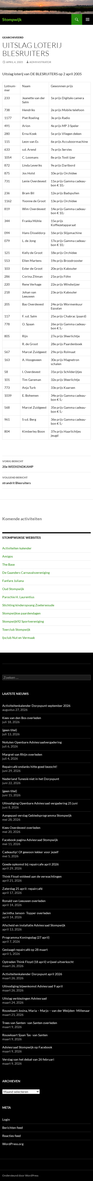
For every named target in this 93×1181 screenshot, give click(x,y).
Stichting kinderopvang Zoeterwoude (28, 605)
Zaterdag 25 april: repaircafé (22, 888)
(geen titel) (9, 730)
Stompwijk (12, 19)
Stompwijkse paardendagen (21, 613)
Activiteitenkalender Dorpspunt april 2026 (32, 974)
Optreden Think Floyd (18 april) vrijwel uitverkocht (38, 962)
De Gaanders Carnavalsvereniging (26, 572)
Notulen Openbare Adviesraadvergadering (32, 742)
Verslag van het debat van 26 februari (28, 1059)
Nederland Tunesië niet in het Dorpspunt (30, 779)
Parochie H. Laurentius (18, 597)
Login (6, 1119)
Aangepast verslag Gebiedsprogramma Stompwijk (37, 815)
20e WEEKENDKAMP (17, 464)
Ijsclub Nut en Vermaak (18, 638)
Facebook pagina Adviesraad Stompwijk (30, 840)
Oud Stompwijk (13, 589)
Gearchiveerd (12, 37)
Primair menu (87, 19)
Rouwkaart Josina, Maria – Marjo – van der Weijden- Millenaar (46, 1010)
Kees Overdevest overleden (21, 828)
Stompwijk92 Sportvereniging (23, 621)
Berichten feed (12, 1127)
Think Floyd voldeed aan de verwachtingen (32, 876)
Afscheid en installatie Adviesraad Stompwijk (33, 925)
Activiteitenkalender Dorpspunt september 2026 (36, 706)
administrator (40, 62)
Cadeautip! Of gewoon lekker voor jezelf (30, 852)
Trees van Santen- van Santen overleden (29, 1023)
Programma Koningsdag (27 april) (25, 937)
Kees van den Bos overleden (21, 718)
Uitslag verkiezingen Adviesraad (24, 998)
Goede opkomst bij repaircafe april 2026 (30, 864)
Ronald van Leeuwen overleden (24, 901)
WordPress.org (12, 1144)
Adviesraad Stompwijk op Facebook (27, 1047)
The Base (8, 564)
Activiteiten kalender (17, 548)
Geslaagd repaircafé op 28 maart (25, 949)
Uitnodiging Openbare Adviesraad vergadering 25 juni (40, 803)
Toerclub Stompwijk (16, 629)
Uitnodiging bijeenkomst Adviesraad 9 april (32, 986)
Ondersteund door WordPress (20, 1175)
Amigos (7, 556)
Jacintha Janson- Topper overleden (26, 913)
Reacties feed (11, 1136)
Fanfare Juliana (13, 581)
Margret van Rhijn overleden (22, 754)
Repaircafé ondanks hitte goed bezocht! (29, 767)
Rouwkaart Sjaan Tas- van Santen (25, 1035)
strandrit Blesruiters (16, 480)
